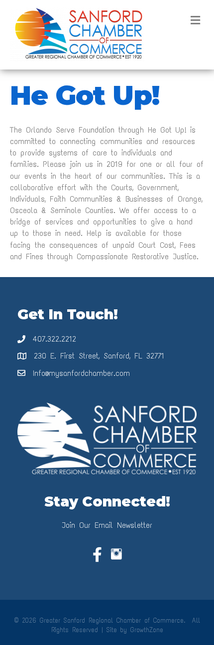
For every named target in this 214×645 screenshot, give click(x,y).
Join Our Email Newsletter (107, 525)
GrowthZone (146, 630)
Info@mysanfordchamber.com (81, 373)
